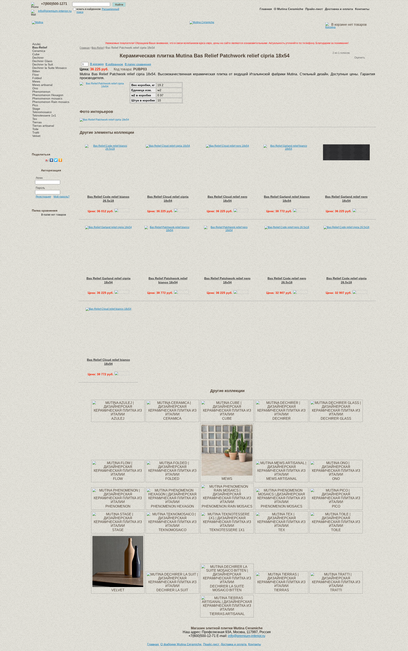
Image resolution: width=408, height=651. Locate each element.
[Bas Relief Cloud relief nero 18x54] (240, 211)
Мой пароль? (61, 196)
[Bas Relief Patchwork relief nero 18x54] (240, 292)
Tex (34, 119)
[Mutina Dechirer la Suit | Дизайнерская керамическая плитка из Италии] (172, 586)
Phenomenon (41, 91)
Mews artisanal (42, 85)
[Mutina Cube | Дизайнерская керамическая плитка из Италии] (226, 414)
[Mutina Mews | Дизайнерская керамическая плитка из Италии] (226, 474)
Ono (35, 88)
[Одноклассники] (60, 160)
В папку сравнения (138, 64)
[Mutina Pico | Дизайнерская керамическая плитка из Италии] (336, 502)
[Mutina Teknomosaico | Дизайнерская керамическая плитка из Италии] (172, 525)
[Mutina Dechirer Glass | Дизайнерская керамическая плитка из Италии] (336, 414)
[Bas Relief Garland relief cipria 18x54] (121, 292)
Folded (37, 78)
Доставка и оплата (339, 9)
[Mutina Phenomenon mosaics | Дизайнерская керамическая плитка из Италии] (281, 502)
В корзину (97, 64)
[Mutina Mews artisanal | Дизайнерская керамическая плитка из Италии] (281, 474)
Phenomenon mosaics (47, 98)
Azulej (36, 44)
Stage (36, 108)
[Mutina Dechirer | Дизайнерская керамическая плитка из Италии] (281, 414)
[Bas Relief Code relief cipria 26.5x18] (359, 292)
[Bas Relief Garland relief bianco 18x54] (300, 211)
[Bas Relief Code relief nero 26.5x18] (300, 292)
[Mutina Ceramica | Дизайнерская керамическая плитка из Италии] (172, 414)
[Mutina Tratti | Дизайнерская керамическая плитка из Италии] (336, 586)
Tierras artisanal (43, 125)
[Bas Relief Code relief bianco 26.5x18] (121, 211)
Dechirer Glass (42, 61)
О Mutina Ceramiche (288, 9)
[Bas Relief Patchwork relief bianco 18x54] (181, 292)
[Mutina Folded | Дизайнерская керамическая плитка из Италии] (172, 474)
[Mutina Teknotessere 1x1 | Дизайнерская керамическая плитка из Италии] (226, 525)
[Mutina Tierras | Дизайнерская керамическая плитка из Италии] (281, 586)
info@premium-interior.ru (55, 11)
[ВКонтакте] (51, 160)
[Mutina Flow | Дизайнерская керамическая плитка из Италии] (117, 474)
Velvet (36, 136)
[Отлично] (350, 57)
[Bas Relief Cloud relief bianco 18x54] (121, 374)
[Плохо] (337, 57)
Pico (35, 105)
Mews (36, 81)
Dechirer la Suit (42, 64)
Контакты (362, 9)
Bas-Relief (39, 47)
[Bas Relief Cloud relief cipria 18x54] (181, 211)
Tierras (37, 122)
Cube (36, 54)
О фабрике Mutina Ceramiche (181, 644)
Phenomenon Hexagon (47, 95)
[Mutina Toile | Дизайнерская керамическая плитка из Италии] (336, 525)
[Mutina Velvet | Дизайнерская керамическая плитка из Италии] (117, 586)
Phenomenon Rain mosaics (50, 102)
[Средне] (342, 57)
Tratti (35, 132)
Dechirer (38, 57)
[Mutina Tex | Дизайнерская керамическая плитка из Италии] (281, 525)
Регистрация (43, 196)
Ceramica (38, 51)
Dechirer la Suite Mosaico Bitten (227, 588)
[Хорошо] (346, 57)
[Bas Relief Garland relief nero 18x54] (359, 211)
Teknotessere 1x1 (44, 115)
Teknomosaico (42, 112)
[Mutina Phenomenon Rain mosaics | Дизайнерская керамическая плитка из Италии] (226, 502)
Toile (35, 129)
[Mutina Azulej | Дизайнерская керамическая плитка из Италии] (117, 414)
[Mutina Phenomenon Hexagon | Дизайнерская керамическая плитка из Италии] (172, 502)
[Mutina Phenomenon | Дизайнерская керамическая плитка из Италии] (117, 502)
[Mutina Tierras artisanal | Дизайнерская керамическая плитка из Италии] (226, 609)
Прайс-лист (314, 9)
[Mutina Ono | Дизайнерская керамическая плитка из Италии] (336, 474)
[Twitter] (56, 160)
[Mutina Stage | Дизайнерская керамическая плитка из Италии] (117, 525)
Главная (266, 9)
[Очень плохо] (333, 57)
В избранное (114, 64)
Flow (35, 74)
